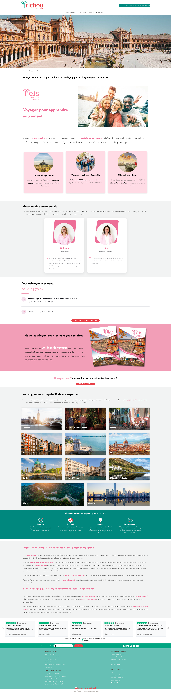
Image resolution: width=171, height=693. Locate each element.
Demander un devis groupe (85, 320)
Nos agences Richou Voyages (53, 656)
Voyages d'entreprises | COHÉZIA (54, 681)
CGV (112, 672)
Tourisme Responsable (117, 656)
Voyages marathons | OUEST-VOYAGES (55, 676)
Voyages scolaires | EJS (51, 679)
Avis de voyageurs (115, 664)
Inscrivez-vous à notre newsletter (42, 646)
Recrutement (48, 667)
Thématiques (81, 13)
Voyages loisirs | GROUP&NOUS (54, 673)
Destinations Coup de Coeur (118, 659)
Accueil (25, 71)
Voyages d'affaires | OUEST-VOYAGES (55, 664)
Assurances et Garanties (117, 675)
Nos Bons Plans (49, 662)
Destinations (70, 13)
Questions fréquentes (117, 677)
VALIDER (78, 646)
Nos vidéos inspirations (117, 654)
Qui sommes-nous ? (50, 654)
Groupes (91, 13)
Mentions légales (115, 680)
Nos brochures (115, 662)
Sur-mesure (100, 13)
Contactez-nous (85, 384)
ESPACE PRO (114, 682)
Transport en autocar (50, 659)
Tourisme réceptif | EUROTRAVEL (54, 684)
